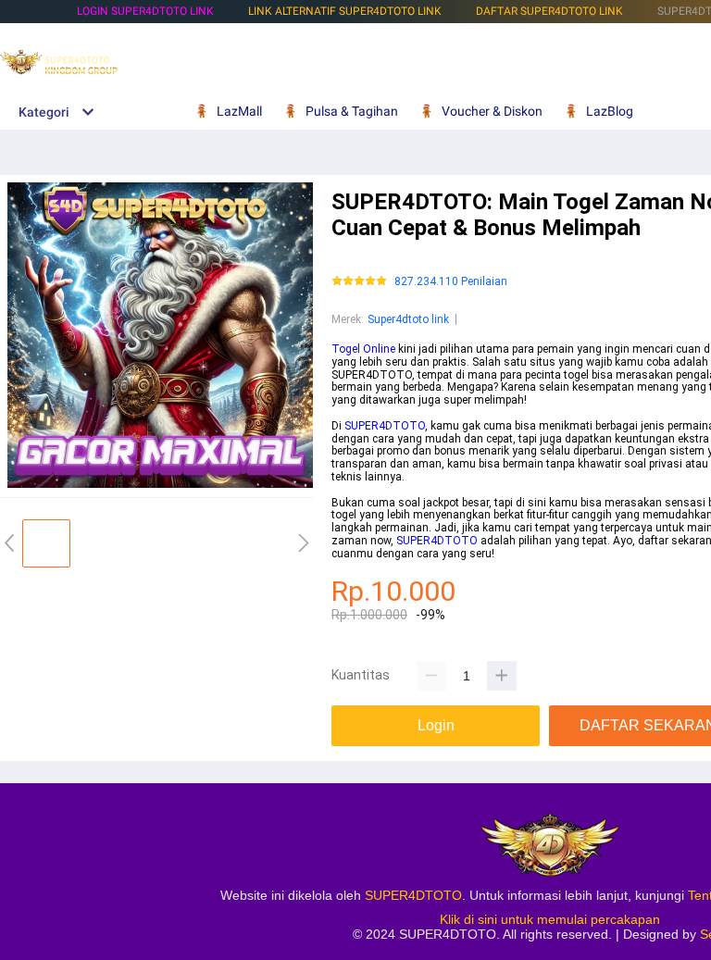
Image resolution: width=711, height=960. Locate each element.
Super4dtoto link (408, 319)
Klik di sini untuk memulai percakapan (550, 919)
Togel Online (363, 349)
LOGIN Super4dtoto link (145, 11)
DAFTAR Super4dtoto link (549, 11)
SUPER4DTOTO (384, 425)
